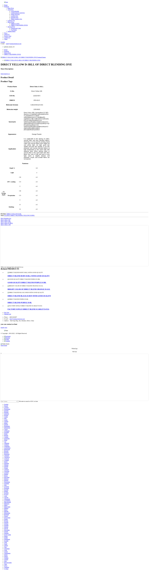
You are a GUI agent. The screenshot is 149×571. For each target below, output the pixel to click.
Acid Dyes (10, 9)
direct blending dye (6, 218)
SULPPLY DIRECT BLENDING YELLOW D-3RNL (19, 215)
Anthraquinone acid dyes (18, 13)
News (5, 33)
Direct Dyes (11, 22)
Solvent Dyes (11, 26)
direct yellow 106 (5, 220)
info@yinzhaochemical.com (13, 43)
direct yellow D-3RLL (7, 223)
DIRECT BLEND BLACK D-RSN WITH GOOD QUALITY (29, 296)
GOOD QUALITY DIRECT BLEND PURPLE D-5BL (27, 282)
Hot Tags (6, 312)
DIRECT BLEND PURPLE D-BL (20, 302)
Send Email (4, 345)
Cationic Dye (11, 20)
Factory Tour (7, 36)
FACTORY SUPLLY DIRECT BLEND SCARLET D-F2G (28, 309)
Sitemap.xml (7, 314)
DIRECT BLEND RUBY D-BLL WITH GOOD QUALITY (29, 276)
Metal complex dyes (16, 19)
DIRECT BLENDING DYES (19, 25)
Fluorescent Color (16, 28)
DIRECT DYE (15, 23)
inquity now (4, 327)
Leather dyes (14, 16)
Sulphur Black (11, 31)
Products (6, 6)
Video (5, 39)
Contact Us (7, 37)
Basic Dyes (11, 8)
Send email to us (5, 74)
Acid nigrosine (15, 11)
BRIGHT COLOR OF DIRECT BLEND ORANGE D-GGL (29, 289)
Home (6, 5)
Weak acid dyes (15, 14)
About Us (6, 34)
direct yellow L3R (6, 224)
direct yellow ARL (6, 221)
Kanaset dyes (14, 17)
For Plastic (14, 30)
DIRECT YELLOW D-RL (14, 214)
